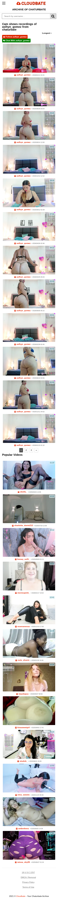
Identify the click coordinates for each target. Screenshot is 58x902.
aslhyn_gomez (23, 75)
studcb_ (23, 761)
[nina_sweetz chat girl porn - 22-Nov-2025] (29, 778)
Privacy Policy (28, 882)
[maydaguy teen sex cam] (29, 677)
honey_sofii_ (23, 559)
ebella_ (23, 492)
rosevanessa (23, 626)
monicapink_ (23, 593)
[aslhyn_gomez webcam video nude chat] (29, 327)
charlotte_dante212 (23, 525)
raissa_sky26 (23, 862)
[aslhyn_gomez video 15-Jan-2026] (29, 428)
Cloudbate (20, 896)
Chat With (17, 40)
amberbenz (23, 828)
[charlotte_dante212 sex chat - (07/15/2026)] (29, 508)
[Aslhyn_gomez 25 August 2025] (29, 91)
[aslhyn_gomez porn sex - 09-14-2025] (29, 125)
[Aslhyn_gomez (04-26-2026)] (29, 226)
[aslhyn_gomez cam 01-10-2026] (29, 58)
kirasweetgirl (23, 727)
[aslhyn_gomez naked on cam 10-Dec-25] (29, 394)
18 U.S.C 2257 (28, 872)
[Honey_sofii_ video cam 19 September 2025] (29, 542)
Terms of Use (28, 887)
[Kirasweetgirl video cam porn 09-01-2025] (29, 710)
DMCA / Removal (28, 877)
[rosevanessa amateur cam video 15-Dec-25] (29, 609)
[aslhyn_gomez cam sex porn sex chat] (29, 361)
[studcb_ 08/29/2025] (29, 744)
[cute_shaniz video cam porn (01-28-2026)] (29, 643)
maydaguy (23, 694)
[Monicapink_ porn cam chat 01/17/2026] (29, 576)
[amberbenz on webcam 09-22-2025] (29, 811)
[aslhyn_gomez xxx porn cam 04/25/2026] (29, 260)
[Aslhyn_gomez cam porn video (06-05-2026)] (29, 293)
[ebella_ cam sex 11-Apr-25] (29, 475)
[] (53, 16)
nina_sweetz (23, 795)
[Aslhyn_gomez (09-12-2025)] (29, 192)
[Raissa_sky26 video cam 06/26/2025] (29, 845)
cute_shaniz (23, 660)
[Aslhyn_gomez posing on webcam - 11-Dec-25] (29, 159)
